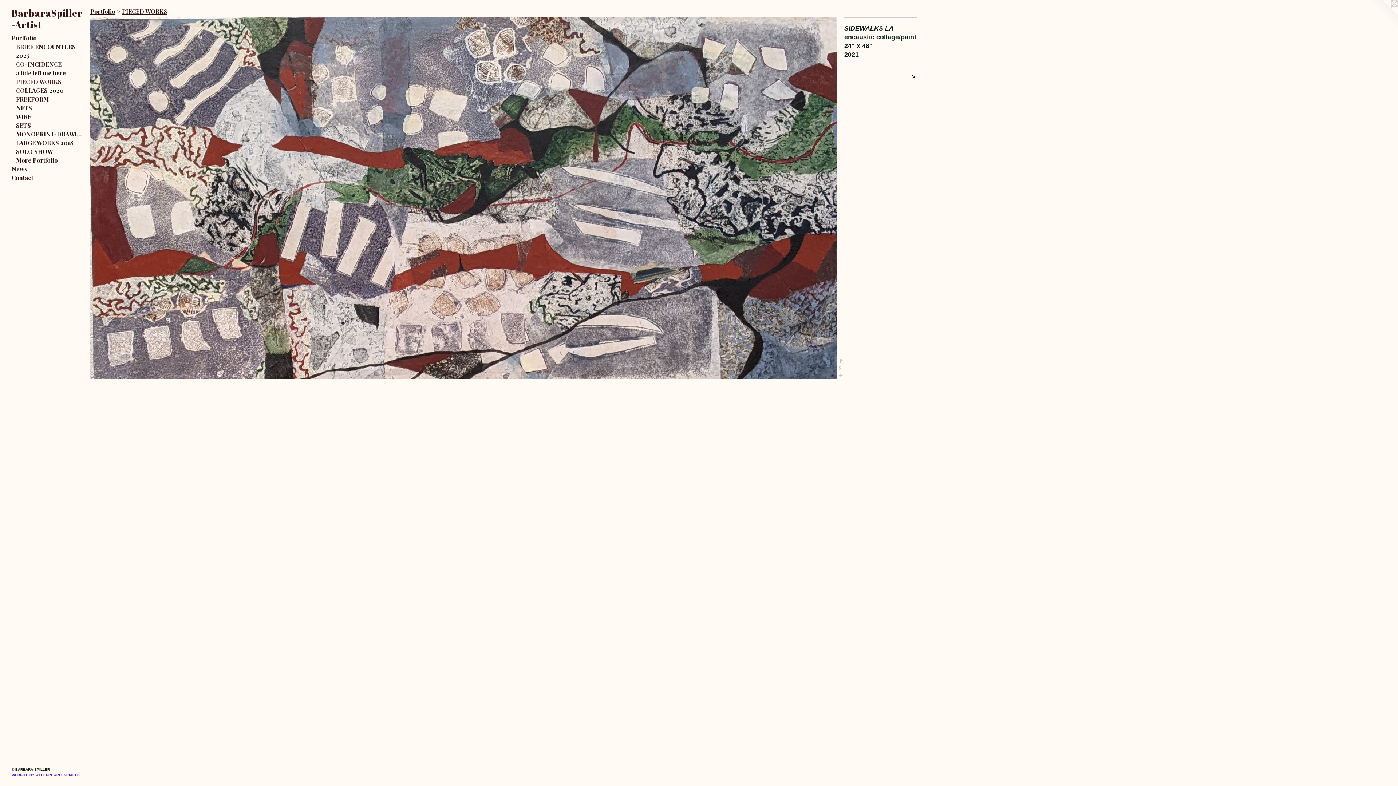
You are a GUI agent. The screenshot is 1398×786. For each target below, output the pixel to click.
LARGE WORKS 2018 (44, 143)
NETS (24, 108)
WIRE (23, 116)
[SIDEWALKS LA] (463, 198)
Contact (22, 178)
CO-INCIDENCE (39, 64)
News (19, 169)
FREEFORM (32, 99)
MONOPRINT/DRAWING (50, 134)
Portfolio (24, 38)
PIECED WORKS (39, 82)
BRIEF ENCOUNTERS (46, 47)
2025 (22, 55)
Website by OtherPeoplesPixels (46, 775)
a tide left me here (41, 73)
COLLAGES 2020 (40, 90)
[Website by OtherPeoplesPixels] (1383, 14)
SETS (23, 125)
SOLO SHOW (34, 151)
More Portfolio (37, 160)
